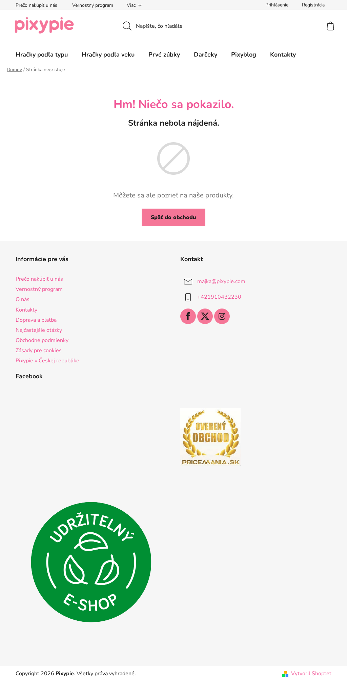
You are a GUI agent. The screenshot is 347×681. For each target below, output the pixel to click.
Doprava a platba (36, 320)
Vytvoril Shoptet (311, 673)
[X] (205, 316)
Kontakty (26, 310)
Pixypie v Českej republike (47, 360)
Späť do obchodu (173, 217)
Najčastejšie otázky (39, 330)
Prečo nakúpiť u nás (36, 5)
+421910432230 (219, 297)
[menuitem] (42, 54)
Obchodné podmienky (42, 340)
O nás (22, 299)
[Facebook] (188, 316)
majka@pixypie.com (221, 281)
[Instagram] (222, 316)
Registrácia (313, 5)
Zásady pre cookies (39, 350)
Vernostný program (92, 5)
